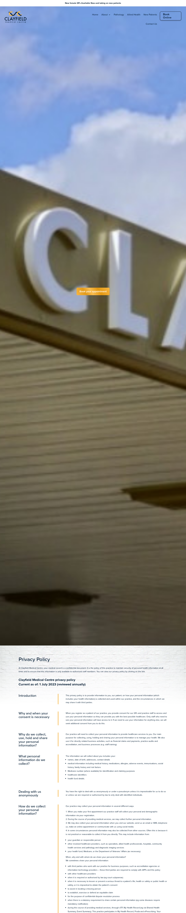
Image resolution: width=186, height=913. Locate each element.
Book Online (167, 16)
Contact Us (151, 24)
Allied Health (133, 14)
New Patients (150, 14)
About (104, 14)
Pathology (119, 14)
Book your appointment (93, 291)
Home (95, 14)
